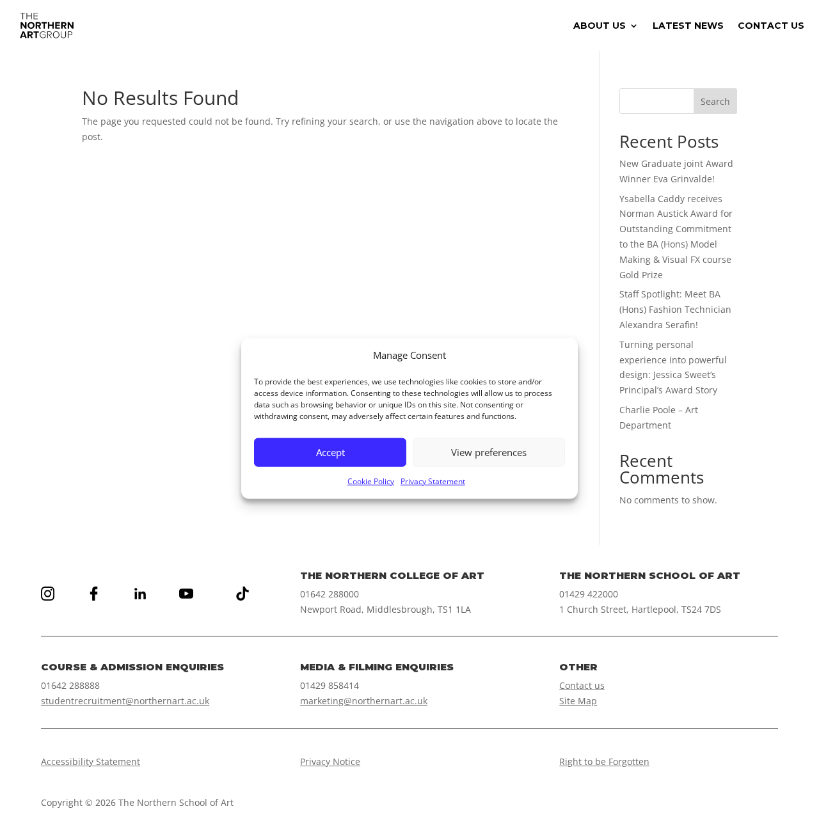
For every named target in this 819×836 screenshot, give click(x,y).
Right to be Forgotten (604, 761)
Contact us (582, 685)
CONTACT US (771, 26)
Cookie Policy (370, 480)
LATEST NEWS (688, 26)
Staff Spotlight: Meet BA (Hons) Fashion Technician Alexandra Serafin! (675, 309)
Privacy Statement (433, 480)
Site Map (578, 701)
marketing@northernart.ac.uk (363, 701)
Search (715, 101)
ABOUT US (599, 26)
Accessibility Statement (90, 761)
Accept (330, 452)
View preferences (489, 452)
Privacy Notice (330, 761)
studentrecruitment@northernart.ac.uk (125, 701)
